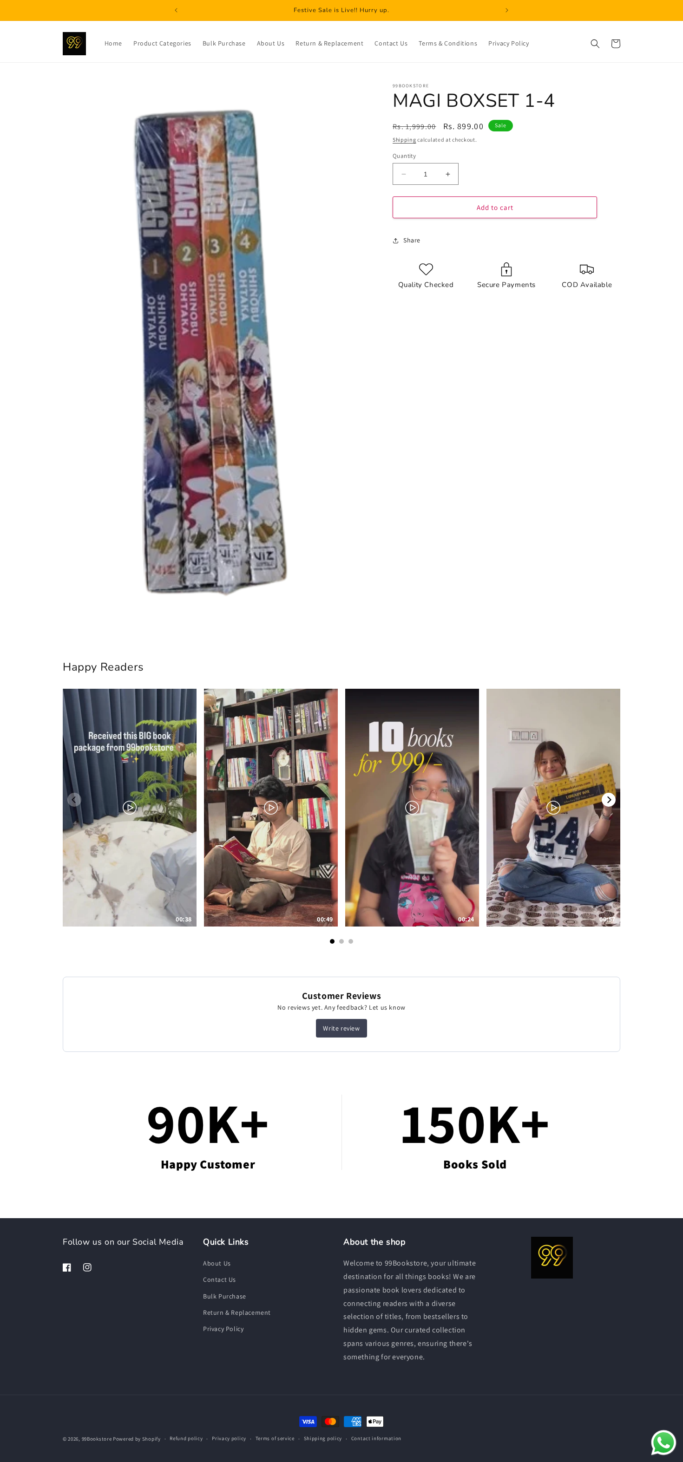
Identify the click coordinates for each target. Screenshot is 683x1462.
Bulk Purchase (224, 1296)
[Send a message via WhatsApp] (663, 1442)
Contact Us (219, 1280)
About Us (217, 1264)
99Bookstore (97, 1439)
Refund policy (186, 1439)
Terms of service (275, 1439)
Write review (341, 1028)
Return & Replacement (237, 1312)
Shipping (404, 139)
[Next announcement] (507, 10)
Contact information (376, 1439)
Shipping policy (323, 1439)
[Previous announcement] (176, 10)
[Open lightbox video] (130, 808)
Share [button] (411, 240)
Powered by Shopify (137, 1439)
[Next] (609, 800)
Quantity (404, 156)
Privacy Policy (223, 1329)
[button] (595, 43)
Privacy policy (229, 1439)
